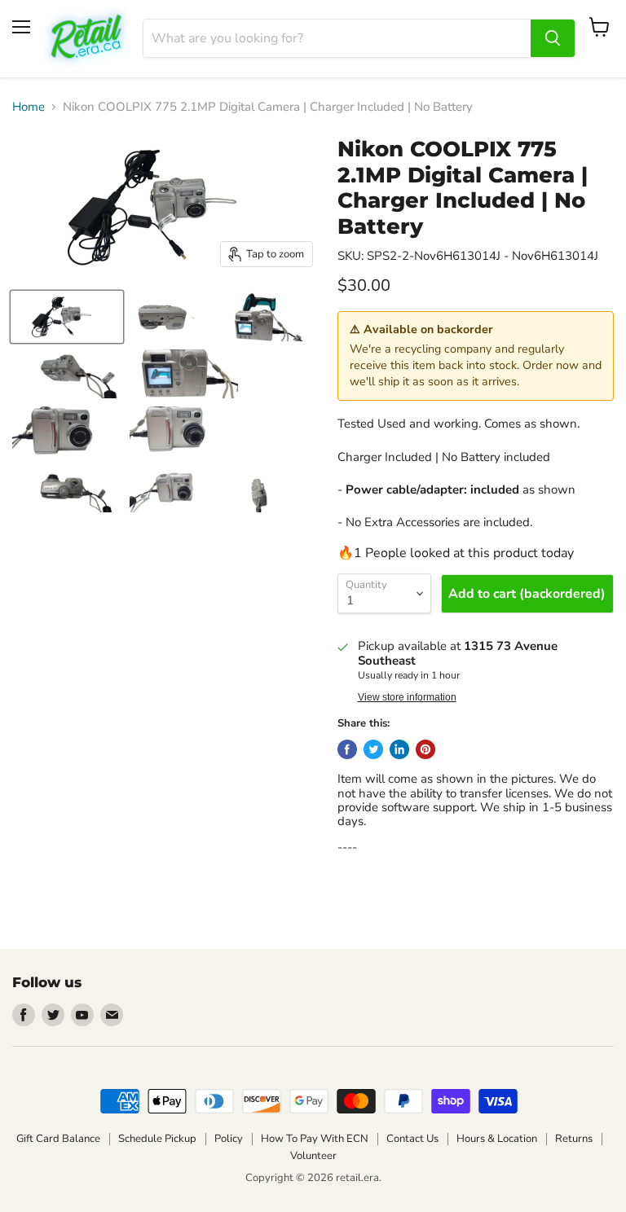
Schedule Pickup (157, 1138)
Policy (228, 1138)
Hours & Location (496, 1138)
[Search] (553, 38)
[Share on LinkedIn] (399, 749)
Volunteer (313, 1155)
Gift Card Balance (58, 1138)
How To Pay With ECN (314, 1138)
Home (28, 107)
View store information (407, 697)
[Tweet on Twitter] (373, 749)
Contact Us (412, 1138)
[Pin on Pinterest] (425, 749)
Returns (574, 1138)
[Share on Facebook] (347, 749)
